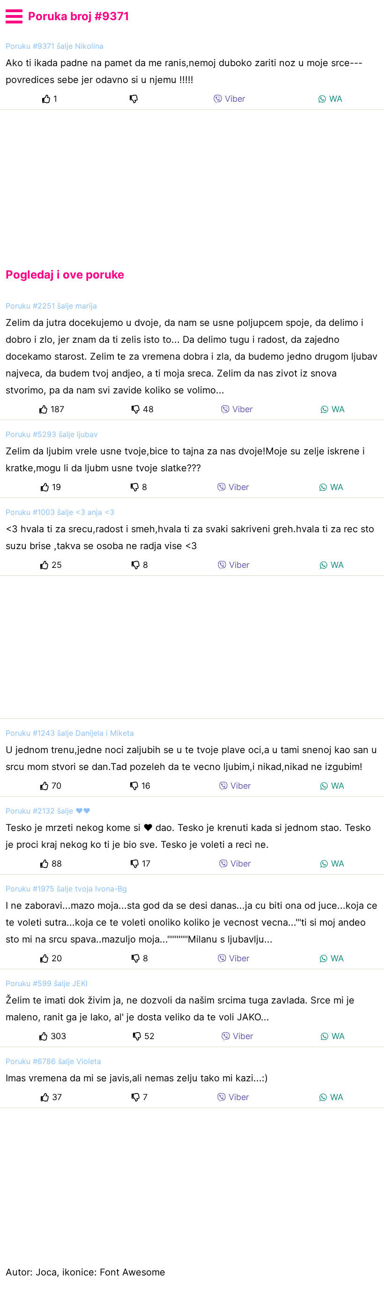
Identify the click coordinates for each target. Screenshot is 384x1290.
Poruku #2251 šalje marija (51, 305)
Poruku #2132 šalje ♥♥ (48, 810)
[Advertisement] (192, 181)
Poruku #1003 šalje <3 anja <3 (60, 512)
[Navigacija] (14, 15)
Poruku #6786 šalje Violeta (53, 1061)
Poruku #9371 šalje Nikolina (54, 46)
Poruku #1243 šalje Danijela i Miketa (70, 733)
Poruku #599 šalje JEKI (47, 983)
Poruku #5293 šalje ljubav (52, 434)
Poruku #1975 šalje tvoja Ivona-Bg (66, 888)
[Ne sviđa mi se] (135, 99)
